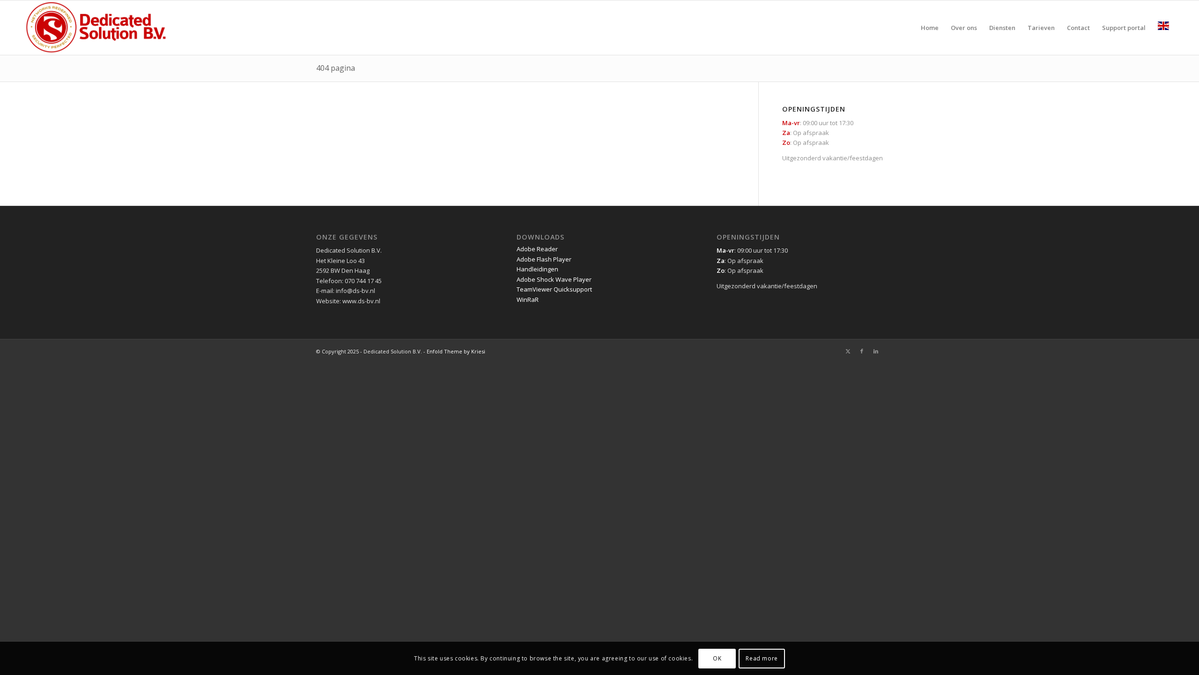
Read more (761, 658)
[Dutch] (1163, 27)
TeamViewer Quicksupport (554, 289)
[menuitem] (930, 27)
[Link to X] (848, 351)
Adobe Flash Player (544, 259)
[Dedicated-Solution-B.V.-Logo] (96, 27)
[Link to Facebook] (862, 351)
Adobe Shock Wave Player (554, 279)
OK (717, 658)
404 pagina (335, 68)
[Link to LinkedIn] (876, 351)
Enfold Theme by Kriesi (456, 351)
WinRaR (528, 299)
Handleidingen (537, 269)
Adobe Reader (537, 249)
